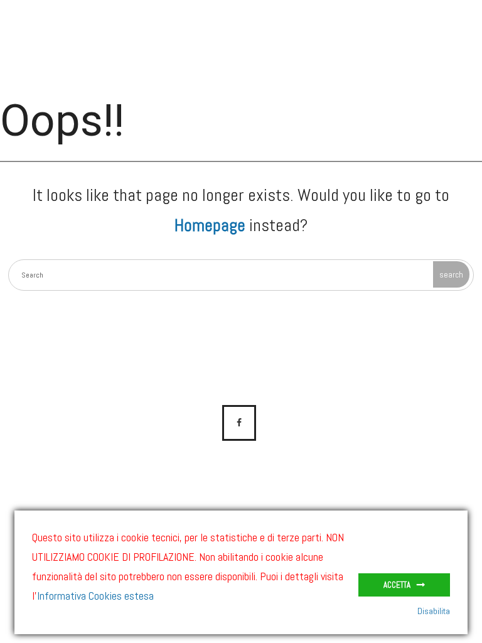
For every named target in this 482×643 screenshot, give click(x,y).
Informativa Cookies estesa (95, 595)
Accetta (396, 585)
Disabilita (433, 611)
